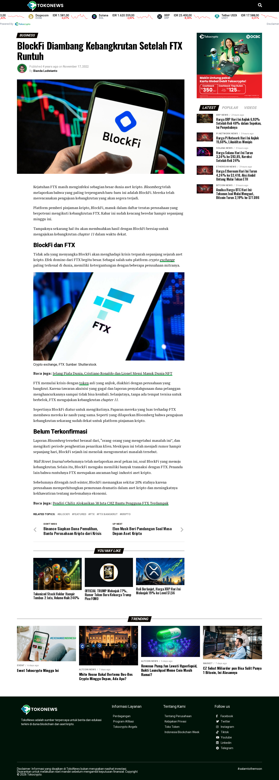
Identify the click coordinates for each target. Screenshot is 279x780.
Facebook (226, 716)
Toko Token (172, 726)
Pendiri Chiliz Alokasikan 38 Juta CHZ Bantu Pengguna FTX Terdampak (111, 503)
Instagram (227, 726)
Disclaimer (273, 24)
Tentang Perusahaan (178, 716)
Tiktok (224, 732)
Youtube (226, 737)
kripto (126, 514)
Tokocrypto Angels (125, 726)
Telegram (226, 748)
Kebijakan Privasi (175, 721)
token (84, 383)
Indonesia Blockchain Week (182, 732)
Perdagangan (122, 716)
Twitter (225, 721)
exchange (167, 259)
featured (80, 514)
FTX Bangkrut (108, 514)
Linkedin (225, 742)
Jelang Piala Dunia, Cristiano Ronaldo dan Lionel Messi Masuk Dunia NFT (112, 373)
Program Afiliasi (123, 721)
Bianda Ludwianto (45, 70)
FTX (92, 514)
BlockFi (64, 514)
